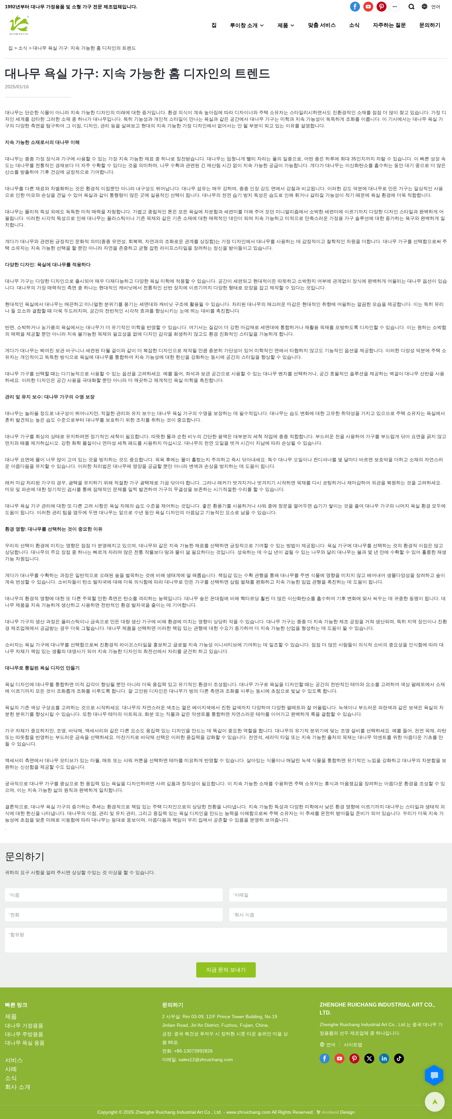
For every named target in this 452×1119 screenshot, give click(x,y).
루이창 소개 (244, 25)
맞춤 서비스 (322, 25)
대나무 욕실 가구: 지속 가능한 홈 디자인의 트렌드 (84, 48)
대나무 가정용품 (24, 1025)
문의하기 (429, 25)
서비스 (14, 1060)
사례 (11, 1069)
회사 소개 (17, 1087)
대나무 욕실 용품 (25, 1043)
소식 (354, 25)
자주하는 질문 (389, 25)
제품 (283, 25)
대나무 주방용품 (24, 1034)
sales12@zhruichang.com (206, 1059)
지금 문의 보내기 (226, 970)
